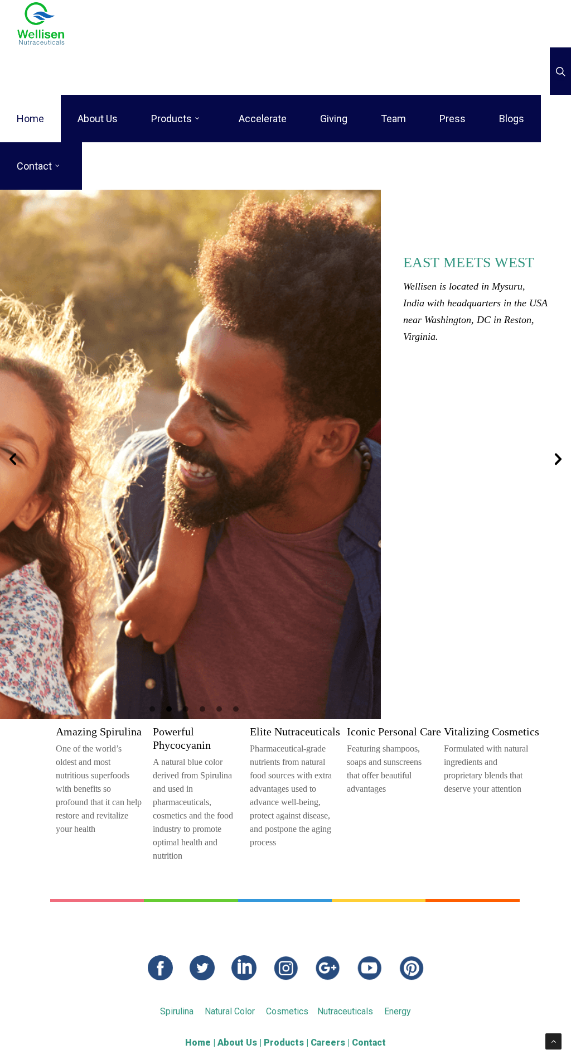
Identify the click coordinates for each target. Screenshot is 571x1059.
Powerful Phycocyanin (182, 738)
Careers (328, 1042)
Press (452, 118)
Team (393, 118)
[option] (285, 454)
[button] (13, 459)
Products (171, 118)
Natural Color (230, 1011)
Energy (397, 1011)
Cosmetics (287, 1011)
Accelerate (263, 118)
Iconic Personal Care (394, 731)
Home (30, 118)
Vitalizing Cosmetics (491, 731)
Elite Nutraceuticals (295, 731)
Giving (333, 118)
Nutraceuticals (345, 1011)
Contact (34, 166)
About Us (98, 118)
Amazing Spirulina (99, 731)
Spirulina (176, 1011)
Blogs (511, 118)
